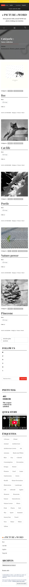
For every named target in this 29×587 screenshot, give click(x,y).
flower (14, 467)
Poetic (5, 203)
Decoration (19, 462)
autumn (6, 453)
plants (13, 508)
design (6, 467)
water (12, 522)
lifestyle (12, 489)
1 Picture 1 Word (14, 14)
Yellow (6, 526)
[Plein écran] (25, 428)
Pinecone (7, 313)
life (5, 489)
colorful (19, 457)
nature (6, 499)
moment (6, 494)
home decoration (17, 480)
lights (21, 489)
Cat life (5, 148)
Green (17, 476)
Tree (5, 522)
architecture (16, 444)
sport (11, 512)
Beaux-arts (5, 570)
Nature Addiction (18, 91)
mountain (16, 494)
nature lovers (8, 503)
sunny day (7, 517)
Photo (18, 503)
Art (21, 448)
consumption (8, 462)
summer (20, 512)
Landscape (18, 485)
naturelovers (16, 499)
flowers (6, 471)
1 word (15, 439)
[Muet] (22, 428)
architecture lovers (10, 448)
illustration (7, 485)
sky (5, 512)
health (6, 480)
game (21, 471)
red (19, 508)
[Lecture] (4, 428)
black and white (18, 453)
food (14, 471)
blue (5, 457)
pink (5, 508)
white (20, 522)
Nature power (10, 255)
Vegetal (17, 5)
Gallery (10, 91)
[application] (14, 422)
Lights (4, 549)
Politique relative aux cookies (18, 581)
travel (16, 517)
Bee (3, 95)
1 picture (6, 439)
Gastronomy (8, 476)
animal (6, 444)
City (9, 251)
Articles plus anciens (7, 340)
